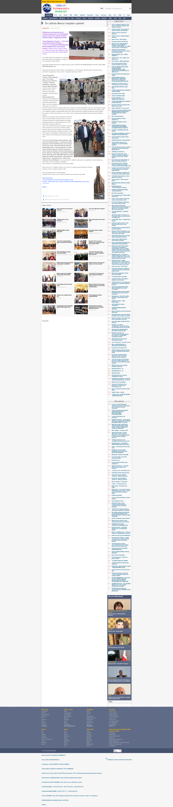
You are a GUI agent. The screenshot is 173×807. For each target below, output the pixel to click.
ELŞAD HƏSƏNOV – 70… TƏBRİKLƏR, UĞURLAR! (118, 98)
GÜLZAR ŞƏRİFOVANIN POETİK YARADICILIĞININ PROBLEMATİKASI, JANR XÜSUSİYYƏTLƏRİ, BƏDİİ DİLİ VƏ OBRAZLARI (120, 69)
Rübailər (88, 724)
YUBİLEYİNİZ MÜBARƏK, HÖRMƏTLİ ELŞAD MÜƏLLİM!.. (121, 102)
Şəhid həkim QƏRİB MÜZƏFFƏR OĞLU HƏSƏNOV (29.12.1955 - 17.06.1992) (120, 288)
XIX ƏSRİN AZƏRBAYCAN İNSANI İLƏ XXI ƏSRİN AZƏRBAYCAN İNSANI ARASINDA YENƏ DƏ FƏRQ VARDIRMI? (121, 514)
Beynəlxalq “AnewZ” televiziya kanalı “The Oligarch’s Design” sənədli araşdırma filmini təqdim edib (121, 164)
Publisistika (89, 721)
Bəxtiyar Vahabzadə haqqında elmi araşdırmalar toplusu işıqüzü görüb (121, 173)
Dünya (97, 15)
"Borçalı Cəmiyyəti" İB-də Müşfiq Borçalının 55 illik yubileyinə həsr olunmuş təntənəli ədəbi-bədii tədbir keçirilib (121, 361)
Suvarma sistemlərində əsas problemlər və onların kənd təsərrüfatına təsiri (119, 385)
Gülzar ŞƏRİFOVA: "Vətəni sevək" (120, 108)
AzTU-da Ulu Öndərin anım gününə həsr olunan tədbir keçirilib (120, 203)
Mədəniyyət (90, 15)
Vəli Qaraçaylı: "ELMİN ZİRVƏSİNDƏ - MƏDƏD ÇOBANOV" (121, 395)
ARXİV (65, 722)
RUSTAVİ (88, 732)
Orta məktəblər (67, 716)
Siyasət (66, 734)
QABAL (88, 742)
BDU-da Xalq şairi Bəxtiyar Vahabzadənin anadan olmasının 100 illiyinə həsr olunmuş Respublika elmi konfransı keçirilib (121, 207)
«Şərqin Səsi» (112, 719)
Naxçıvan (90, 18)
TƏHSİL (65, 15)
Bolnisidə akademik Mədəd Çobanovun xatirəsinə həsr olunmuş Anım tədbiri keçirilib (121, 51)
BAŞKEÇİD (89, 736)
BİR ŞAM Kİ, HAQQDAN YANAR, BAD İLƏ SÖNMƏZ (120, 274)
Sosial (65, 737)
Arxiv (114, 15)
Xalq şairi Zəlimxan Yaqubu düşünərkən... (119, 119)
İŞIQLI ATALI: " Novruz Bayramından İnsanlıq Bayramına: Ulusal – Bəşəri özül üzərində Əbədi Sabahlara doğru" (121, 491)
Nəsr (87, 714)
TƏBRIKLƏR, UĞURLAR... (118, 151)
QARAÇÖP (89, 741)
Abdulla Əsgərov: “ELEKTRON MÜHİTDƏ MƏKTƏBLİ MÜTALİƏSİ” (120, 444)
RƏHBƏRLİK (112, 733)
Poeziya (88, 713)
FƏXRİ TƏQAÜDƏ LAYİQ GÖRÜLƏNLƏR (119, 742)
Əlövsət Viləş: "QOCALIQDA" (119, 39)
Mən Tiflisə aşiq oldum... (118, 193)
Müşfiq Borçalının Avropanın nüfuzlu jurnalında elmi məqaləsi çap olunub (121, 315)
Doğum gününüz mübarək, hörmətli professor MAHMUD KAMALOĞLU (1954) (121, 351)
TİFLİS (88, 731)
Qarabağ (97, 18)
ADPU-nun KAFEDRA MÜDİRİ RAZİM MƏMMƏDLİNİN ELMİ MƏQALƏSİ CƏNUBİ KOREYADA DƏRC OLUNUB (121, 112)
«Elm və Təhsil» (113, 717)
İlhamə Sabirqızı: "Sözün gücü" (119, 481)
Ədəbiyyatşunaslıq (91, 717)
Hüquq (65, 732)
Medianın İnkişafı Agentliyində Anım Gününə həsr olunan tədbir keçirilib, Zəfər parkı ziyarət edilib (121, 232)
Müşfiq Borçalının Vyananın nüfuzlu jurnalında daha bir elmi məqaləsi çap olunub (121, 293)
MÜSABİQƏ (89, 726)
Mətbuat (66, 717)
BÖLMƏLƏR (44, 709)
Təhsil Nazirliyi (67, 713)
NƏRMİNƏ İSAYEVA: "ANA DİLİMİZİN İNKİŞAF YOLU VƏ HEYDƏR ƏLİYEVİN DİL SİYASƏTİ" (121, 585)
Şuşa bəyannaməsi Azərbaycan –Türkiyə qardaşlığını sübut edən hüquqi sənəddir (120, 574)
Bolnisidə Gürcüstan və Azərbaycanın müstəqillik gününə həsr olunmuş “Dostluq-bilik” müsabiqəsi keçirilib (120, 334)
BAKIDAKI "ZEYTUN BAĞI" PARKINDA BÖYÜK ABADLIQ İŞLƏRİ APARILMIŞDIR (119, 451)
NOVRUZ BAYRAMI (117, 495)
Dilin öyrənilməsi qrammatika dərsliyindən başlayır (119, 339)
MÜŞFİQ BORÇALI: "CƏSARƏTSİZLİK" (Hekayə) (119, 187)
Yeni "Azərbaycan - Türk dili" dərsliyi (121, 342)
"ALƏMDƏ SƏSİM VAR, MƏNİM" (120, 560)
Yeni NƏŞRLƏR (113, 722)
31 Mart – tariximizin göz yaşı (119, 484)
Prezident (45, 18)
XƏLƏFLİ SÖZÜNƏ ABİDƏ (118, 95)
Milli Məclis (62, 18)
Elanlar (43, 741)
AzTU (115, 18)
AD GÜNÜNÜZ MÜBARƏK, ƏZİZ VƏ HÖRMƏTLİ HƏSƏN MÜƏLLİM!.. (121, 134)
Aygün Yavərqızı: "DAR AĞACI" (120, 266)
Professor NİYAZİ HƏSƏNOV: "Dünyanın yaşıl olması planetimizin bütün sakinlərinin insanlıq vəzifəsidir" (121, 406)
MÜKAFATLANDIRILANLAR (116, 739)
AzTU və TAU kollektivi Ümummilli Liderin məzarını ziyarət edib (120, 199)
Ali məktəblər (67, 714)
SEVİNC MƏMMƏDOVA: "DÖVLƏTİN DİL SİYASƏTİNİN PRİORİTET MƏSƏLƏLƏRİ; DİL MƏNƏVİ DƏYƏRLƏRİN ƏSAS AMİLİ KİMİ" (121, 579)
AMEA (110, 18)
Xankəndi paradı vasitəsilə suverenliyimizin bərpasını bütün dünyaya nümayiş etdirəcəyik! (120, 545)
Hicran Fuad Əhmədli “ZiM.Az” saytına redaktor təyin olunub (119, 64)
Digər (109, 15)
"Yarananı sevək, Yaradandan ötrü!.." (121, 470)
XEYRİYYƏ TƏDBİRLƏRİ (115, 744)
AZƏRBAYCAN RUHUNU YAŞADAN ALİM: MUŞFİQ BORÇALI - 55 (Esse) (121, 379)
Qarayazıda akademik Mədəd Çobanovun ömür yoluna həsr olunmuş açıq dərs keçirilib (119, 356)
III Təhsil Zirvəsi (116, 460)
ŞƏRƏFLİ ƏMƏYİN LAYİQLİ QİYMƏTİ (121, 140)
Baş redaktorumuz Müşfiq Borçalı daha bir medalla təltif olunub (120, 160)
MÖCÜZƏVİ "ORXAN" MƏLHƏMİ (120, 454)
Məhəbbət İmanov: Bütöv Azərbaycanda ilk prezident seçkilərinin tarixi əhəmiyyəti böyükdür (119, 505)
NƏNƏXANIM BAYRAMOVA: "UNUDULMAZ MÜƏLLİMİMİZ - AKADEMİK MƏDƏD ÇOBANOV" (120, 126)
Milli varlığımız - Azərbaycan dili (120, 430)
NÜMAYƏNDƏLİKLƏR (114, 736)
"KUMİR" (43, 734)
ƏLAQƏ (43, 744)
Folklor (88, 711)
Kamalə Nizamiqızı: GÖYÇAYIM (120, 41)
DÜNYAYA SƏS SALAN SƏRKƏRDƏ (121, 535)
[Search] (130, 8)
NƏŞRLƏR (111, 737)
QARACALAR (89, 744)
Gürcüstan (103, 15)
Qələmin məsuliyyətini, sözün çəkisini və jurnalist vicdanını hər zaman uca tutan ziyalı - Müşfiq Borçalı (120, 155)
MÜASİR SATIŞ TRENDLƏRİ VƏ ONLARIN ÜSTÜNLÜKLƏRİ (120, 330)
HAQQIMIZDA (112, 745)
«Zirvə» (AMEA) (113, 713)
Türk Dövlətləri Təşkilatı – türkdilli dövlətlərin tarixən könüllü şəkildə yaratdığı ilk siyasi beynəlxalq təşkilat (120, 539)
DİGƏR (43, 729)
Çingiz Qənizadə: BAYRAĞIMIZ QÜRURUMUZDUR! (119, 549)
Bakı (72, 18)
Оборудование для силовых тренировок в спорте (119, 376)
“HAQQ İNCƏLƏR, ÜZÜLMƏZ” (119, 276)
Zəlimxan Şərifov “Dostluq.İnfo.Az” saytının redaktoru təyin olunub (120, 30)
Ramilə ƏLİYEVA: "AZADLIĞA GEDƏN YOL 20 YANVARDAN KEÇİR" (119, 529)
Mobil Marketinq (116, 373)
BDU (120, 18)
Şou (65, 745)
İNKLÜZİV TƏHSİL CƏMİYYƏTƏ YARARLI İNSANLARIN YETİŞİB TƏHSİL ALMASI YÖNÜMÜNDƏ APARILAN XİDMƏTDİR (120, 426)
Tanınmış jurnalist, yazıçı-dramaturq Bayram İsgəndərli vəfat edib (121, 318)
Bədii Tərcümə (90, 722)
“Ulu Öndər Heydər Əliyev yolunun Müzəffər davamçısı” (120, 176)
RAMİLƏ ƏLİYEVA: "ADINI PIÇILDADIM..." (118, 301)
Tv (124, 15)
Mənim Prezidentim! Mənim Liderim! (121, 518)
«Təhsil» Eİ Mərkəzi (114, 716)
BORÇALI (88, 734)
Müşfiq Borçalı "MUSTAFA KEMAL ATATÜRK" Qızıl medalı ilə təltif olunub (120, 297)
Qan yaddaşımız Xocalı (117, 501)
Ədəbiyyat (82, 15)
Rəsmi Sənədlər (45, 714)
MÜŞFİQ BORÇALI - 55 (117, 368)
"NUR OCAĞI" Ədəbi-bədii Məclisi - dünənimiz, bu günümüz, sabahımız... (121, 509)
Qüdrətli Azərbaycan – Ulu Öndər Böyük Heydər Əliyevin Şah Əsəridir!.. (120, 467)
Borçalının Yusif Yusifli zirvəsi (119, 347)
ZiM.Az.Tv (112, 726)
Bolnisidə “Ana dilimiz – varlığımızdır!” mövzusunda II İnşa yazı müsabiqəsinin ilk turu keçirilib (121, 326)
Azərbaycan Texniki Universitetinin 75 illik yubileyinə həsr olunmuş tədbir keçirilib (121, 169)
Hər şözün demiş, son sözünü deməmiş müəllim (119, 457)
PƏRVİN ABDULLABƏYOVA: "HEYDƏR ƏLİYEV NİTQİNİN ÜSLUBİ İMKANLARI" (121, 590)
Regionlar (104, 18)
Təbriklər (43, 736)
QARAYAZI (89, 739)
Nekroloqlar (44, 737)
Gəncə (84, 18)
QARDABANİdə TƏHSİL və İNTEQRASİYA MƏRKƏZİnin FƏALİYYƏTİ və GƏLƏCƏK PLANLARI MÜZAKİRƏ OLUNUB (120, 79)
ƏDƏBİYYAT (89, 709)
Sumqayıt (78, 18)
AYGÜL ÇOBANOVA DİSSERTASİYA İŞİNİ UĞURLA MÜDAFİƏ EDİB (121, 243)
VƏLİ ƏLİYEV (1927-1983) (118, 93)
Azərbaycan (49, 15)
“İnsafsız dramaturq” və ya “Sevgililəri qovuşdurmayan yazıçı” (121, 440)
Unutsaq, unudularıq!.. (46, 739)
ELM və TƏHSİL (68, 709)
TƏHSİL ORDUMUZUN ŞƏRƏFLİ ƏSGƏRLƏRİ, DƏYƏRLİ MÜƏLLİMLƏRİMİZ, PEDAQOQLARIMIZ (120, 412)
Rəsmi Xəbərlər (53, 18)
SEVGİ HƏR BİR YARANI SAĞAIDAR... (118, 305)
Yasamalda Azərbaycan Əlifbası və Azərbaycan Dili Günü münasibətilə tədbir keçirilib (121, 270)
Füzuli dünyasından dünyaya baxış (120, 472)
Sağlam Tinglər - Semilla (118, 392)
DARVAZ (88, 745)
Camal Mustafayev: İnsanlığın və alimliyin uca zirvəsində (120, 279)
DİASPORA (67, 724)
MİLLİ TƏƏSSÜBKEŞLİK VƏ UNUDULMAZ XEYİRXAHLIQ (119, 345)
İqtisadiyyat (66, 736)
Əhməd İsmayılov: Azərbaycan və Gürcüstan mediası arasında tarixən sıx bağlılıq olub (121, 216)
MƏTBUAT (112, 709)
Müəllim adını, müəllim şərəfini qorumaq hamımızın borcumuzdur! (120, 521)
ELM (60, 15)
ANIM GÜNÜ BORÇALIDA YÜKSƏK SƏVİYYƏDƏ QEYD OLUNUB (121, 236)
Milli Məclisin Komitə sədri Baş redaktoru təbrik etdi (119, 366)
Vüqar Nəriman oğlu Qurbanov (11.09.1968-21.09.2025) (119, 240)
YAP (68, 18)
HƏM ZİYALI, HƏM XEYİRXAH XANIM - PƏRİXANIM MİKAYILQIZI (121, 567)
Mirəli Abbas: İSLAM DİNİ (118, 555)
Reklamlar (43, 742)
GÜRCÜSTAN (90, 729)
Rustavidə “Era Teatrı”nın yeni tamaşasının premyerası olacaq (120, 84)
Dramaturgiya (89, 716)
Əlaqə (128, 15)
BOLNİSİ (88, 737)
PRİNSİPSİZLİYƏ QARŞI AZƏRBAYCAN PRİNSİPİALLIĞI (120, 524)
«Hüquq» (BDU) (113, 714)
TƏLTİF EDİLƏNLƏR (114, 741)
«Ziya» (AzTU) (112, 711)
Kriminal (66, 744)
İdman (65, 742)
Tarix (65, 731)
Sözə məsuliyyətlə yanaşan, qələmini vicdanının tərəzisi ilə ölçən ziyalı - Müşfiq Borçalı (121, 148)
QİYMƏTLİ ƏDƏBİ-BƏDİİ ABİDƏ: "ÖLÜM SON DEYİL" (120, 190)
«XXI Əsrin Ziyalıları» (114, 721)
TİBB (71, 15)
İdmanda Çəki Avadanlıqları (119, 382)
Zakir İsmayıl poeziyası (117, 116)
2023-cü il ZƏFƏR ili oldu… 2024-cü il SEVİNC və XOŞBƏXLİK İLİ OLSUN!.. (121, 532)
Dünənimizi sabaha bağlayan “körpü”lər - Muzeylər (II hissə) (119, 475)
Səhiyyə (66, 739)
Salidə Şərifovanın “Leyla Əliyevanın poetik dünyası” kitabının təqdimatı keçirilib (121, 283)
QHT (124, 18)
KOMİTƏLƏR (112, 734)
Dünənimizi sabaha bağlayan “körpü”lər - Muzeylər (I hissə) (119, 479)
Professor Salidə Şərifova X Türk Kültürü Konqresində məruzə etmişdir (120, 224)
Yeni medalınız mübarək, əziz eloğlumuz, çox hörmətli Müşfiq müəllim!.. (120, 144)
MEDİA (76, 15)
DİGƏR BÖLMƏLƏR (69, 726)
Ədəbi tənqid (89, 719)
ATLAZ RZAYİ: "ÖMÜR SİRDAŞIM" (120, 61)
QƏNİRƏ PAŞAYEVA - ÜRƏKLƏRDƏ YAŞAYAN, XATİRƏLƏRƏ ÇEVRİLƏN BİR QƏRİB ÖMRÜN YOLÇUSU (121, 421)
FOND (119, 15)
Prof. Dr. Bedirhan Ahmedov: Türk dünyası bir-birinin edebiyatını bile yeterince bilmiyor (120, 26)
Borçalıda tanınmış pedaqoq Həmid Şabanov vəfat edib (121, 105)
